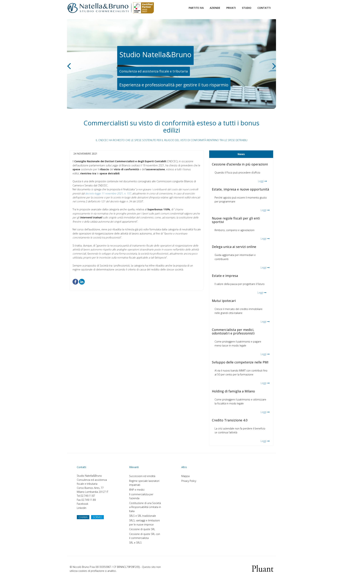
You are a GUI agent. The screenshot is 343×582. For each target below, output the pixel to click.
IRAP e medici (137, 489)
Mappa (185, 476)
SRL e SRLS (135, 542)
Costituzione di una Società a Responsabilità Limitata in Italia (145, 507)
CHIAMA (83, 517)
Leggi (261, 181)
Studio (246, 7)
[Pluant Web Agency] (262, 568)
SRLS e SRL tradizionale (142, 515)
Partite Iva (196, 7)
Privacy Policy (188, 481)
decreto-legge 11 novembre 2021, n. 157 (108, 193)
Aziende (215, 7)
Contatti (264, 7)
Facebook (82, 503)
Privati (231, 7)
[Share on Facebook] (75, 281)
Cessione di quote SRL (142, 529)
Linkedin (81, 508)
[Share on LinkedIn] (82, 281)
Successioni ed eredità (142, 476)
